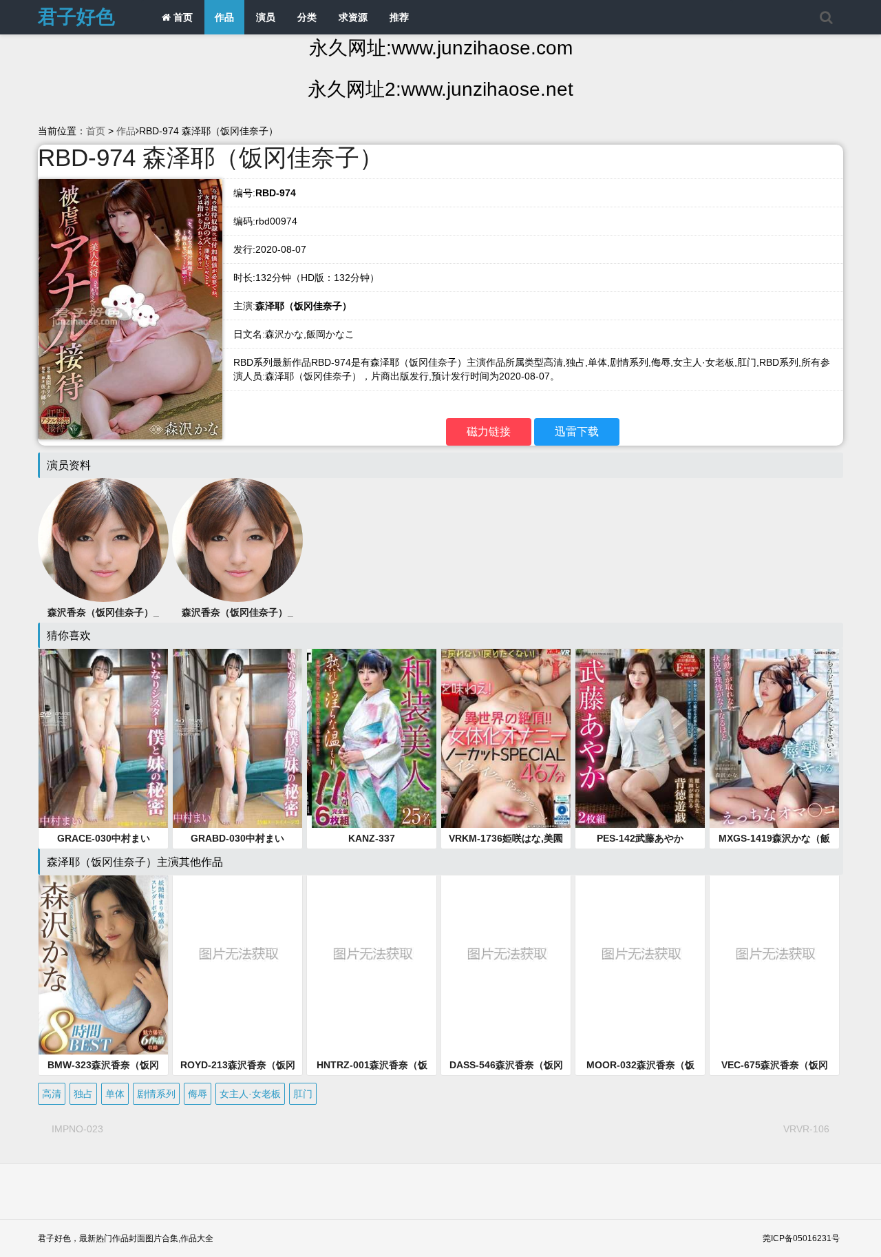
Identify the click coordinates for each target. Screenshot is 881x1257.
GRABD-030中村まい (237, 838)
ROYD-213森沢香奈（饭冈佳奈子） (237, 1065)
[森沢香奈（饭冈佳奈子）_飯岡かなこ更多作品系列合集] (237, 539)
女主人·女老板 (250, 1093)
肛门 (302, 1093)
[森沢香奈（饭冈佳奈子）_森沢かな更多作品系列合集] (103, 539)
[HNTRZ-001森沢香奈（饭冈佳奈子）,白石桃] (371, 965)
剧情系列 (156, 1093)
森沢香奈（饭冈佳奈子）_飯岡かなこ (237, 613)
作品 (224, 17)
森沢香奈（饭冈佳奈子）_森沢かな (103, 613)
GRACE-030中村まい (103, 838)
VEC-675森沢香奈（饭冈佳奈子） (774, 1065)
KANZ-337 (371, 838)
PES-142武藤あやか (640, 838)
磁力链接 (489, 431)
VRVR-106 (806, 1128)
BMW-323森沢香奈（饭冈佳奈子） (103, 1065)
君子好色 (76, 17)
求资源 (353, 17)
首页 (182, 17)
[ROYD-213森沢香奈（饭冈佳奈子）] (237, 965)
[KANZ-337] (371, 738)
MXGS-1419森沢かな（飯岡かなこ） (774, 839)
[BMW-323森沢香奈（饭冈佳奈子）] (103, 965)
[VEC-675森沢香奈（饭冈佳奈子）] (774, 965)
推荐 (399, 17)
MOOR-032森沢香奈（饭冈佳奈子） (640, 1065)
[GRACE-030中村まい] (103, 738)
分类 (307, 17)
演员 (265, 17)
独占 (83, 1093)
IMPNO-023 (77, 1128)
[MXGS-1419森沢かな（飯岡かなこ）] (774, 738)
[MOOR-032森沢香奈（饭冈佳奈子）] (640, 965)
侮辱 (197, 1093)
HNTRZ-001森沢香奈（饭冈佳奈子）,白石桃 (372, 1065)
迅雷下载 (577, 431)
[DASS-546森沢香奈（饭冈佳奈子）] (506, 965)
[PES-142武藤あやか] (640, 738)
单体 (115, 1093)
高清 (51, 1093)
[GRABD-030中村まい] (237, 738)
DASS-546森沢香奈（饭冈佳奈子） (506, 1065)
